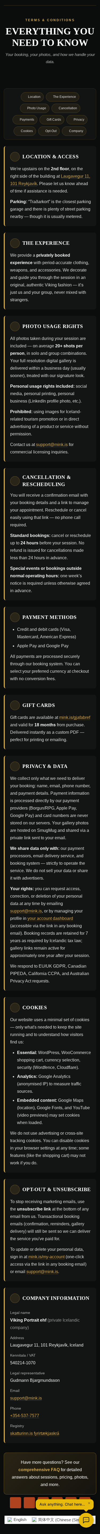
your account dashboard (50, 918)
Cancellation (68, 108)
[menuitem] (17, 1520)
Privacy (79, 119)
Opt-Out (51, 131)
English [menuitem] (20, 1519)
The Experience (64, 97)
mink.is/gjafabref (74, 717)
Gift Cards (54, 119)
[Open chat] (86, 1520)
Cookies (27, 131)
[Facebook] (29, 1502)
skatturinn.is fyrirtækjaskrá (34, 1433)
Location (34, 97)
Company (76, 131)
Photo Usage (36, 108)
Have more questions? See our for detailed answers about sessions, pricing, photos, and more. (50, 1473)
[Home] (15, 1502)
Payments (27, 119)
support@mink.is (52, 444)
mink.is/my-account (46, 1257)
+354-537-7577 (24, 1415)
